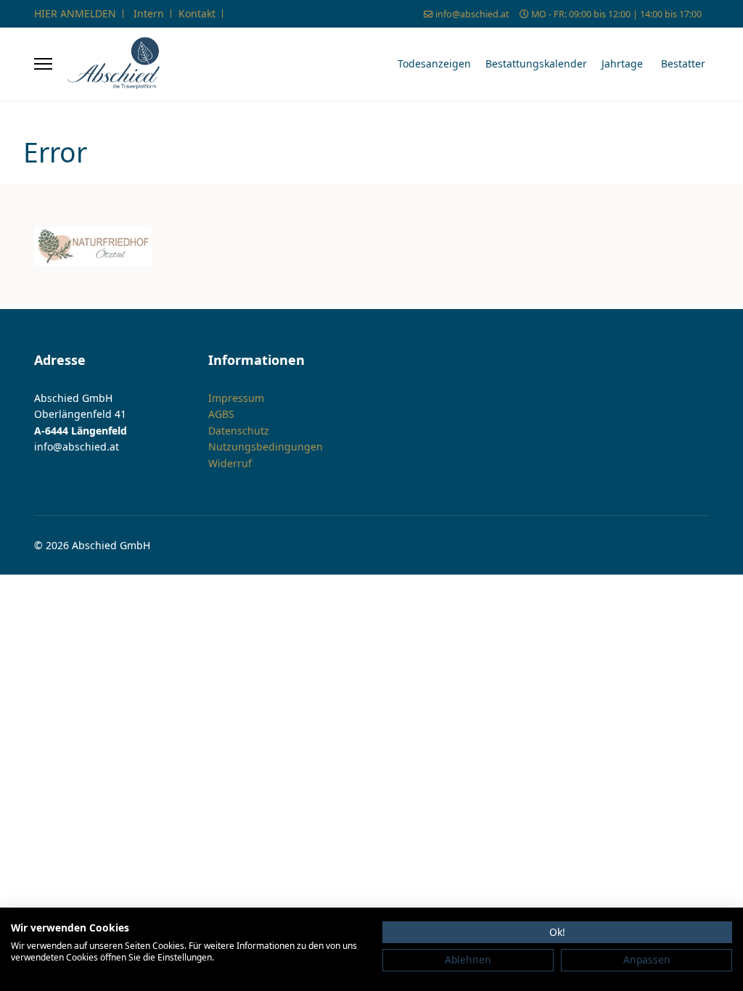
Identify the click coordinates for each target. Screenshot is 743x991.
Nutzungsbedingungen (265, 446)
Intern (149, 13)
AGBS (221, 414)
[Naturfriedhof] (93, 246)
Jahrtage (622, 63)
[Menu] (43, 64)
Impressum (236, 398)
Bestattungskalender (536, 63)
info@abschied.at (472, 14)
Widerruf (230, 463)
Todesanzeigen (434, 63)
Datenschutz (238, 430)
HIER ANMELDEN (75, 13)
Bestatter (683, 63)
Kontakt (196, 13)
